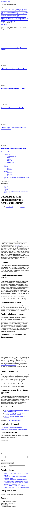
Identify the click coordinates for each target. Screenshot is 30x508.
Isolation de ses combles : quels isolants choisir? (14, 69)
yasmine (22, 207)
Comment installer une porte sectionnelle (12, 108)
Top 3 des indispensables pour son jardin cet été (16, 177)
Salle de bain (10, 162)
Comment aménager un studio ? (12, 414)
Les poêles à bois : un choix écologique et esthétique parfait (14, 11)
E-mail (3, 457)
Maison (6, 171)
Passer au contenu (5, 1)
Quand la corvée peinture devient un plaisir (13, 88)
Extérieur (9, 174)
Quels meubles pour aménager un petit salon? (13, 148)
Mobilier (9, 175)
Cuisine (9, 159)
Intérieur (9, 172)
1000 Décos (4, 24)
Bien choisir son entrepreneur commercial (11, 427)
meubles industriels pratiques (8, 365)
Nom (2, 454)
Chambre (9, 160)
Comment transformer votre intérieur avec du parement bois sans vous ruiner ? (13, 17)
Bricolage (9, 169)
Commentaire (5, 440)
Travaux (6, 166)
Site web (3, 460)
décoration (17, 245)
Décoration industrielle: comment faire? (14, 413)
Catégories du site (5, 494)
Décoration (7, 154)
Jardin (5, 165)
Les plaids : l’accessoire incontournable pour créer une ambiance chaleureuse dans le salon (14, 14)
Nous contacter (8, 178)
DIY (5, 163)
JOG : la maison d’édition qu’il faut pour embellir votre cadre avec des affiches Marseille (14, 20)
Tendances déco (11, 156)
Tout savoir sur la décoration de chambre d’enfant (14, 429)
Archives (3, 501)
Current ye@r (5, 466)
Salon (8, 157)
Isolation (9, 168)
